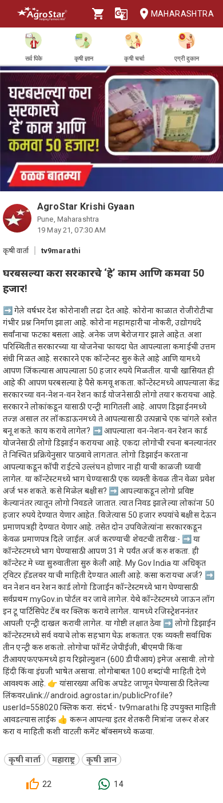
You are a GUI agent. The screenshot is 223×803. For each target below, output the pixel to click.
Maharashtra (182, 13)
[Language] (121, 13)
